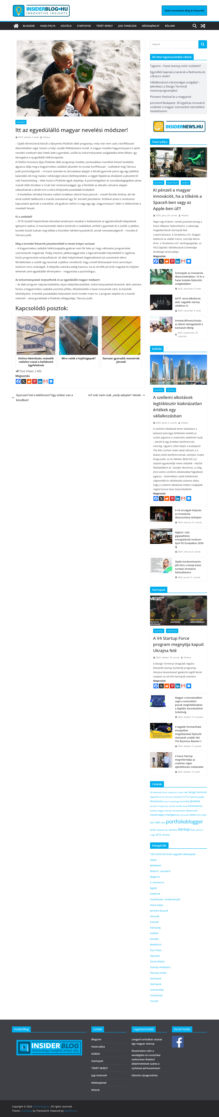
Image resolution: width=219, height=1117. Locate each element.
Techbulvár (156, 995)
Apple (153, 859)
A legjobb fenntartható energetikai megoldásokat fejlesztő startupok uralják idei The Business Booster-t (188, 734)
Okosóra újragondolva (145, 1075)
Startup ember (158, 972)
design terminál (198, 792)
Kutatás (154, 939)
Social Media (157, 961)
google (201, 796)
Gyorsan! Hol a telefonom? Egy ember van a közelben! (44, 397)
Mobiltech (156, 944)
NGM (204, 815)
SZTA (158, 834)
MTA (199, 815)
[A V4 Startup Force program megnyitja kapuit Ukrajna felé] (178, 611)
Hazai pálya (47, 25)
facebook (178, 796)
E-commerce (157, 882)
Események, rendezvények (165, 899)
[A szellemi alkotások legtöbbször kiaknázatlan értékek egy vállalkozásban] (178, 370)
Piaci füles (156, 950)
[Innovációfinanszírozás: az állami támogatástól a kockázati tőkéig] (161, 328)
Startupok (84, 25)
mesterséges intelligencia (164, 814)
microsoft (184, 814)
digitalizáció (155, 796)
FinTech (186, 796)
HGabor (46, 137)
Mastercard (191, 810)
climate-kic (172, 792)
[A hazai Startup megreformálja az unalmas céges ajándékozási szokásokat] (161, 764)
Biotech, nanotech (160, 871)
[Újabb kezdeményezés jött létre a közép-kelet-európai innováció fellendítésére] (161, 569)
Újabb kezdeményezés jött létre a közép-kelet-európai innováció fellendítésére (188, 567)
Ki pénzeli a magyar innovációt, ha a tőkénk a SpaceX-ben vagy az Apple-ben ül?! (177, 199)
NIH (152, 822)
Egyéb (153, 888)
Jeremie (195, 801)
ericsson (169, 796)
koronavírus (195, 805)
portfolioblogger (184, 821)
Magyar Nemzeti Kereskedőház (171, 810)
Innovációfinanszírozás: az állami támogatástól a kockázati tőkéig (189, 324)
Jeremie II (154, 806)
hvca (166, 801)
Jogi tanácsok (127, 25)
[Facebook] (18, 381)
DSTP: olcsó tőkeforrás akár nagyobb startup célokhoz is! (188, 302)
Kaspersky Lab (165, 806)
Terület (154, 1001)
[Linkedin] (40, 381)
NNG (163, 823)
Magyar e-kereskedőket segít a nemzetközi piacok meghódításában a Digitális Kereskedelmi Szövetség (189, 705)
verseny (166, 834)
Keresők (154, 916)
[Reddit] (29, 381)
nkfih (157, 822)
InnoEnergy (174, 801)
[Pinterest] (34, 381)
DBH (186, 792)
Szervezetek (157, 989)
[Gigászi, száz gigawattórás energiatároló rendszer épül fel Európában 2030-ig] (161, 542)
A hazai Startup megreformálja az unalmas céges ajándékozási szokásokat (189, 761)
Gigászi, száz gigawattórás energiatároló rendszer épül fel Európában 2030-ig (189, 539)
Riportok (155, 955)
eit (163, 797)
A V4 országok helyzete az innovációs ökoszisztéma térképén (188, 514)
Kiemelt (185, 182)
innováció (185, 801)
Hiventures (156, 801)
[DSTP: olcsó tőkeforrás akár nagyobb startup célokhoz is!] (161, 305)
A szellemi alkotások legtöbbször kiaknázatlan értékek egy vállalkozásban (177, 406)
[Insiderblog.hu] (16, 26)
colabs (180, 792)
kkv (174, 806)
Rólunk (170, 25)
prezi (153, 829)
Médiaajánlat (150, 25)
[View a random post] (203, 26)
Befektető (155, 865)
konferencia (182, 806)
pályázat (160, 830)
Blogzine (29, 25)
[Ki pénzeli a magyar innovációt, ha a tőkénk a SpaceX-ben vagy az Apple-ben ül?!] (178, 162)
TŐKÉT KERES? (104, 25)
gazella (194, 797)
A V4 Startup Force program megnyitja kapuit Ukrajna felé (178, 644)
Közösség (155, 927)
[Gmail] (45, 381)
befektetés (157, 792)
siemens (173, 829)
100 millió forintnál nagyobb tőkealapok (172, 854)
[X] (23, 381)
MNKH (193, 814)
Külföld (66, 25)
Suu (192, 829)
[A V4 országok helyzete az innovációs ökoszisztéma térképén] (161, 516)
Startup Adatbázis (160, 967)
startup (184, 829)
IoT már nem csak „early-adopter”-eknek (114, 395)
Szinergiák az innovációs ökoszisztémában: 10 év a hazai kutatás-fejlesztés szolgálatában (189, 278)
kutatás (153, 810)
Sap (166, 830)
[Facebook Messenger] (51, 381)
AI (151, 792)
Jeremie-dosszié (159, 910)
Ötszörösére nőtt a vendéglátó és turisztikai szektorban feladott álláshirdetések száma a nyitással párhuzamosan (146, 1059)
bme (165, 792)
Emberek (155, 893)
